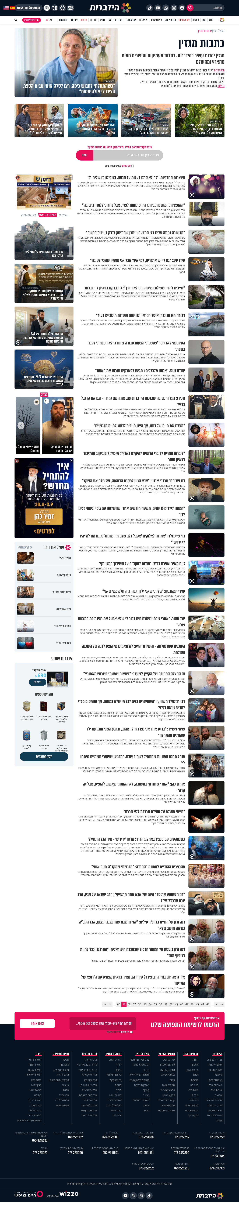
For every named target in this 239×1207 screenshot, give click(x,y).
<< (221, 1004)
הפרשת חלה (62, 1105)
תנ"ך (118, 1064)
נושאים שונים (113, 1054)
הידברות (217, 1054)
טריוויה (146, 1095)
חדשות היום (192, 1069)
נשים (195, 1075)
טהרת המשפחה (61, 1069)
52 (160, 1004)
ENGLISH (63, 20)
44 (202, 1004)
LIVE (50, 20)
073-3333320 (39, 1140)
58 (129, 1004)
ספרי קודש (116, 1110)
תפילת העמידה (33, 1075)
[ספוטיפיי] (46, 7)
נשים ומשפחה (61, 1054)
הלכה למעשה (168, 1075)
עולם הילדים (156, 20)
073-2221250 (181, 1168)
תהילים (37, 1095)
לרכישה (37, 682)
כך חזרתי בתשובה (166, 1100)
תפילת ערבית (34, 1069)
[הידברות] (110, 8)
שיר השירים (35, 1105)
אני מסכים (118, 166)
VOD (211, 20)
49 (176, 1004)
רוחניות (194, 1080)
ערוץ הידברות (215, 1064)
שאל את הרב (130, 20)
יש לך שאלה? (25, 547)
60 (118, 1004)
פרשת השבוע (191, 1105)
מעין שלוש (36, 1085)
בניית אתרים (52, 1195)
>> (104, 1004)
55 (144, 1004)
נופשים (218, 1095)
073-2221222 (217, 1137)
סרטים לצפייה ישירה (139, 1075)
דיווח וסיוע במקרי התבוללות (105, 1148)
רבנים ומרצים (89, 1054)
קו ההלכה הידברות (180, 1148)
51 (165, 1004)
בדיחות (146, 1069)
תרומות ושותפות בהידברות (176, 1132)
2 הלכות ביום (215, 1080)
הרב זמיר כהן (170, 20)
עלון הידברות (215, 1069)
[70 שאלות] (54, 7)
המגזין (195, 1064)
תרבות (195, 1095)
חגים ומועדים (191, 1110)
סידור (38, 1054)
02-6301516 (217, 1156)
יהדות (217, 70)
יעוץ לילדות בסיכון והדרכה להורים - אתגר (31, 1134)
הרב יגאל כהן (90, 1080)
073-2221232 (75, 1137)
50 (171, 1004)
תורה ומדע (193, 1090)
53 (155, 1004)
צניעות (65, 1085)
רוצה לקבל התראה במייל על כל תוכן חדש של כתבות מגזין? (119, 147)
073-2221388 (146, 1137)
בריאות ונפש (115, 1095)
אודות (219, 1120)
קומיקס (146, 1090)
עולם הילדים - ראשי (139, 1059)
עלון (109, 20)
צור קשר (74, 20)
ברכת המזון (36, 1080)
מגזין (204, 20)
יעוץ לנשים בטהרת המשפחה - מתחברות (209, 1149)
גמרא (118, 1069)
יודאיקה (117, 1115)
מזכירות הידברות (216, 1132)
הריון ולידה (64, 1095)
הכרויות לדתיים (114, 1105)
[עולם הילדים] (70, 7)
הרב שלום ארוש (89, 1105)
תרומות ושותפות (214, 1100)
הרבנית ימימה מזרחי (59, 1080)
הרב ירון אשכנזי (89, 1090)
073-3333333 (216, 1168)
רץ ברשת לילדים (141, 1064)
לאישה (65, 1059)
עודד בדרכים (169, 1059)
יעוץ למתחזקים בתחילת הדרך (68, 1132)
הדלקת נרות (63, 1075)
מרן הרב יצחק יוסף (88, 1069)
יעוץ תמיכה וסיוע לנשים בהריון (139, 1148)
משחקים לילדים (141, 1085)
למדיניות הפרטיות (113, 166)
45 (197, 1004)
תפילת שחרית (34, 1059)
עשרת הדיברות (114, 1075)
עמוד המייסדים (215, 1110)
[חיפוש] (190, 7)
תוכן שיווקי (193, 1115)
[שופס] (62, 7)
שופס (102, 20)
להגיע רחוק (169, 1095)
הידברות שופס (215, 1105)
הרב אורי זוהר (90, 1100)
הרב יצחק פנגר (89, 1075)
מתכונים (65, 1064)
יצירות (146, 1105)
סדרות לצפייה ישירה (139, 1080)
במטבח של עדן (167, 1069)
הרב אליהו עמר (89, 1115)
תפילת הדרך (35, 1100)
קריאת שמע (35, 1090)
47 (186, 1004)
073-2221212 (182, 1137)
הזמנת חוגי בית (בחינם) (71, 1148)
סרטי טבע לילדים (141, 1100)
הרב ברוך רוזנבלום (88, 1095)
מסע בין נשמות (167, 1090)
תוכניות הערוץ (167, 1054)
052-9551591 (146, 1152)
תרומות (83, 20)
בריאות (220, 85)
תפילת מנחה (35, 1064)
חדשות (196, 20)
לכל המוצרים (44, 756)
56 (139, 1004)
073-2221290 (75, 1152)
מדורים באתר (190, 1054)
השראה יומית (168, 1105)
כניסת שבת (216, 1090)
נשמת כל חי (35, 1110)
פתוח (172, 1080)
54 (150, 1004)
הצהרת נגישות (214, 1115)
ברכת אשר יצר (34, 1115)
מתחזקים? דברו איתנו (28, 8)
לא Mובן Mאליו (167, 1064)
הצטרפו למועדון (30, 20)
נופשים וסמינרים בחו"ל (143, 1163)
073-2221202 (146, 1168)
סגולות (118, 1085)
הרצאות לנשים (61, 1100)
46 (192, 1004)
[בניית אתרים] (68, 1195)
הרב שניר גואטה (89, 1085)
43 (207, 1004)
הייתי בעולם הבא (166, 1110)
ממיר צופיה (219, 1163)
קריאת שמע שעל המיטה (29, 1120)
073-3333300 (181, 1152)
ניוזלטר (218, 1075)
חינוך (118, 1090)
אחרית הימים (115, 1100)
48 (181, 1004)
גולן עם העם (168, 1085)
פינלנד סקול (115, 1080)
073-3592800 (110, 1137)
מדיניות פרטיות (214, 1059)
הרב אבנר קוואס (89, 1110)
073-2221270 (40, 1152)
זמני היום (118, 20)
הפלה (66, 1090)
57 (134, 1004)
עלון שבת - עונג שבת (143, 1132)
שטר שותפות (184, 20)
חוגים (146, 1110)
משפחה (194, 1085)
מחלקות (93, 20)
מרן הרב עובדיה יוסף (87, 1064)
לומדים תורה (115, 1059)
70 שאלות (143, 20)
